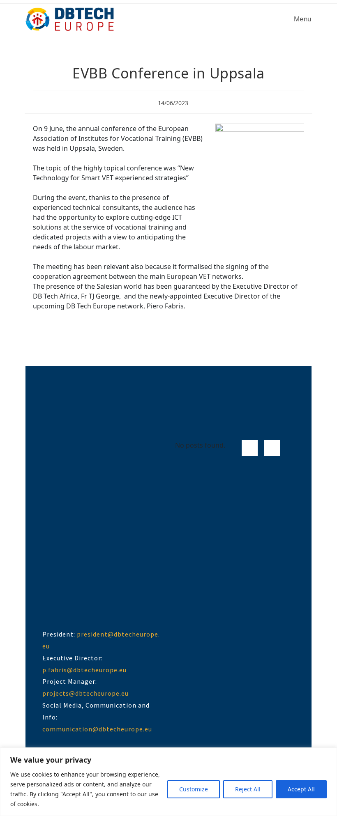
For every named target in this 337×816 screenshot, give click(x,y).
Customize (193, 789)
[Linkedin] (272, 448)
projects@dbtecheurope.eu (85, 693)
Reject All (248, 789)
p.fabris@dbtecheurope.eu (84, 670)
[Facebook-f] (250, 448)
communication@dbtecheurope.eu (97, 729)
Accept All (301, 789)
